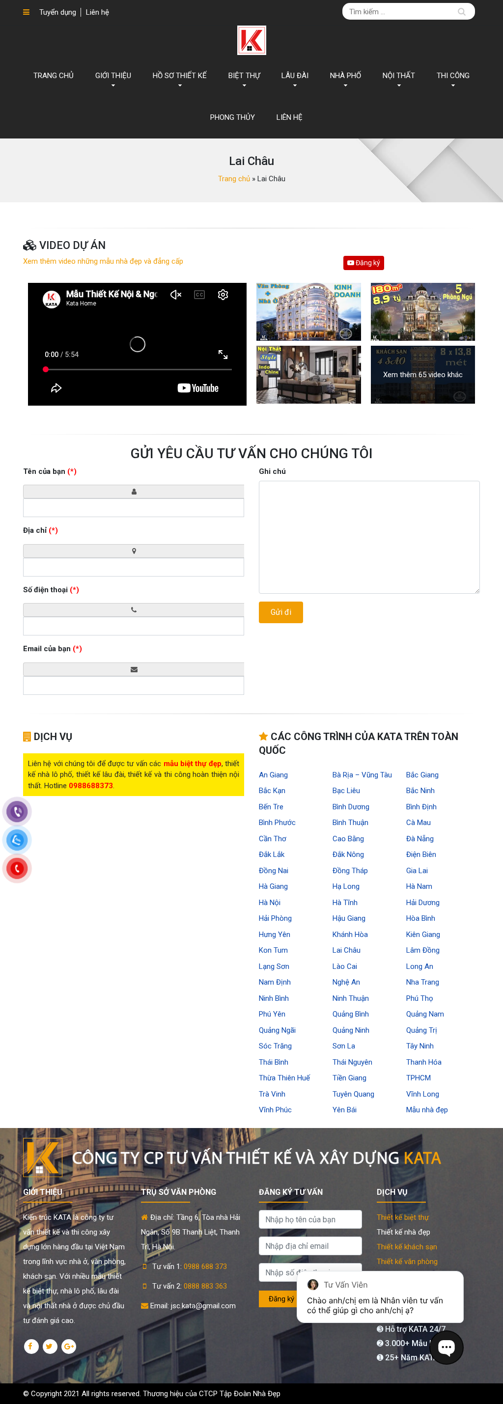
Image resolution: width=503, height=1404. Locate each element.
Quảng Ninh (351, 1030)
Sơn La (344, 1046)
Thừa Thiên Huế (284, 1078)
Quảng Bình (351, 1014)
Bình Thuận (350, 822)
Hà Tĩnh (345, 902)
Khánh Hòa (350, 934)
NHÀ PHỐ (345, 75)
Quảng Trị (421, 1030)
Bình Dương (351, 806)
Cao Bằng (348, 838)
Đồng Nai (273, 870)
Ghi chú (272, 471)
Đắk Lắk (271, 854)
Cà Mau (418, 822)
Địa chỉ (40, 530)
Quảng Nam (425, 1014)
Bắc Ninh (420, 790)
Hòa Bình (420, 918)
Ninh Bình (274, 998)
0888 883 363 (205, 1286)
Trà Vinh (272, 1094)
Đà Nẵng (420, 838)
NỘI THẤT (399, 75)
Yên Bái (345, 1109)
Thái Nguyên (352, 1062)
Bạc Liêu (346, 790)
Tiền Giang (349, 1078)
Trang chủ (53, 75)
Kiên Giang (423, 934)
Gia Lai (417, 870)
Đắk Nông (348, 854)
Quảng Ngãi (277, 1030)
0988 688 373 (205, 1266)
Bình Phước (277, 822)
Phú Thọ (419, 998)
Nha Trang (422, 982)
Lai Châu (347, 950)
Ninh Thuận (351, 998)
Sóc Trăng (275, 1046)
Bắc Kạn (272, 790)
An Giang (273, 775)
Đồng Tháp (350, 870)
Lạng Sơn (274, 966)
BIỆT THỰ (244, 75)
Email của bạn (52, 648)
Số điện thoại (51, 589)
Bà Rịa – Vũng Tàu (362, 775)
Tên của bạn (50, 471)
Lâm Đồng (423, 950)
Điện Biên (421, 854)
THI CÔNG (453, 75)
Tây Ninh (420, 1046)
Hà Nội (269, 902)
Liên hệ (97, 12)
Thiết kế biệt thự (403, 1217)
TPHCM (418, 1078)
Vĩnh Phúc (275, 1109)
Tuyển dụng (57, 12)
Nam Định (275, 982)
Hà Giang (273, 886)
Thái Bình (273, 1062)
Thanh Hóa (424, 1062)
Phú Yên (272, 1014)
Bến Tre (271, 806)
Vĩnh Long (422, 1094)
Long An (419, 966)
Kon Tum (273, 950)
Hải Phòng (275, 918)
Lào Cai (345, 966)
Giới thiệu (113, 75)
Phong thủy (232, 117)
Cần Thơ (272, 838)
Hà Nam (419, 886)
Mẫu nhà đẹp (427, 1109)
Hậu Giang (349, 918)
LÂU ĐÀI (294, 75)
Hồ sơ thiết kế (180, 75)
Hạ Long (346, 886)
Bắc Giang (422, 775)
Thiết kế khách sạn (407, 1246)
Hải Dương (423, 902)
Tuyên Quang (353, 1094)
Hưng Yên (274, 934)
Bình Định (421, 806)
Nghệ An (346, 982)
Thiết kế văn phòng (407, 1261)
